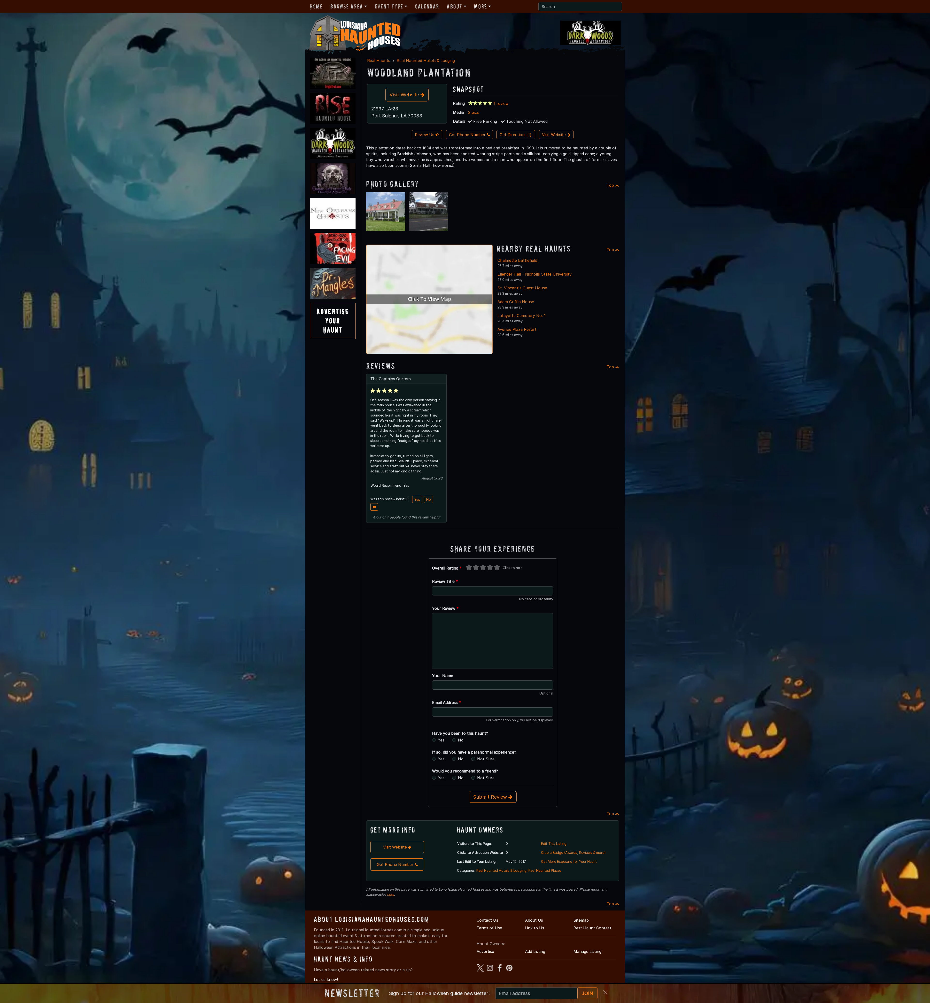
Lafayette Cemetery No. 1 (521, 315)
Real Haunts (378, 60)
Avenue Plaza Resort (516, 329)
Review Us (425, 134)
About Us (534, 920)
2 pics (473, 112)
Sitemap (581, 920)
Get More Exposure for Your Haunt (569, 861)
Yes (417, 499)
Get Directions (514, 134)
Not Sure (486, 758)
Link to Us (534, 928)
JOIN (587, 993)
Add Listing (535, 951)
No (428, 499)
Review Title (445, 581)
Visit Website (404, 95)
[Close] (605, 992)
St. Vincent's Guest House (522, 287)
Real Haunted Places (544, 870)
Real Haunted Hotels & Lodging (426, 60)
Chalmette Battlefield (517, 260)
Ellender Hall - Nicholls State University (534, 274)
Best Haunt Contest (592, 928)
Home (316, 6)
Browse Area (346, 6)
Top (611, 185)
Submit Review (490, 797)
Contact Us (487, 920)
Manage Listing (587, 951)
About (454, 6)
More (480, 6)
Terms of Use (489, 928)
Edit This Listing (553, 843)
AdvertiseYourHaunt (333, 321)
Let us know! (326, 979)
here (390, 894)
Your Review (445, 608)
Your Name (442, 675)
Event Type (389, 6)
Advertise (485, 951)
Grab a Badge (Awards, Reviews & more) (573, 852)
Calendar (427, 6)
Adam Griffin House (515, 301)
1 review (501, 103)
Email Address (446, 702)
